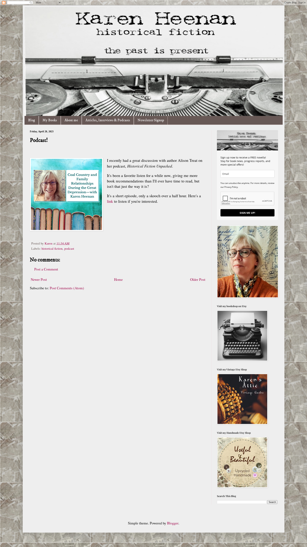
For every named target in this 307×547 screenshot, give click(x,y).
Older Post (197, 279)
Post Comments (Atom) (67, 288)
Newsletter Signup (151, 120)
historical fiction (52, 248)
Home (118, 279)
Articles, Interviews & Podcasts (107, 120)
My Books (49, 120)
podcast (69, 248)
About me (71, 120)
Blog (31, 120)
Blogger (172, 523)
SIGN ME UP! (247, 212)
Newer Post (39, 279)
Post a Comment (46, 269)
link (110, 201)
